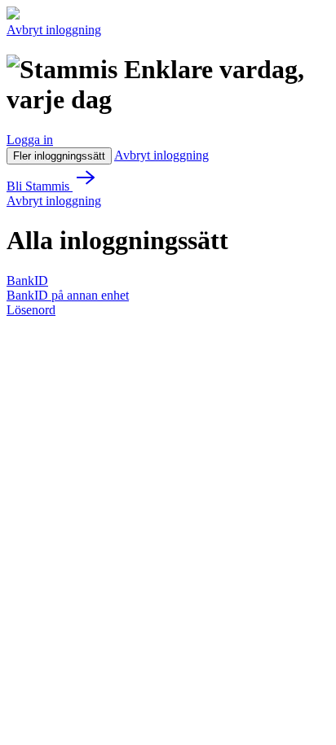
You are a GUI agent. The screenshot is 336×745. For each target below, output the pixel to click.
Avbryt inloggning (54, 30)
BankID (27, 280)
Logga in (30, 140)
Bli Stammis (40, 186)
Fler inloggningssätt (59, 156)
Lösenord (31, 310)
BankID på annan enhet (68, 295)
